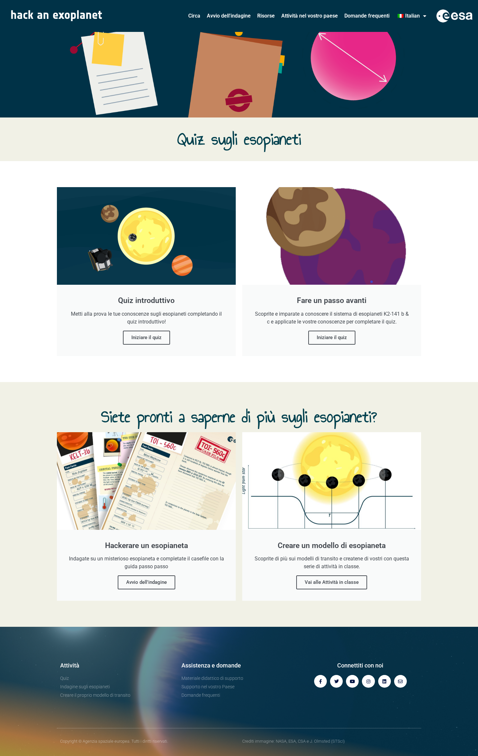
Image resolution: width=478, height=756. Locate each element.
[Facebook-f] (320, 681)
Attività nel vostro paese (309, 16)
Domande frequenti (367, 16)
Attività (69, 665)
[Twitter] (336, 681)
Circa (194, 16)
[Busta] (400, 681)
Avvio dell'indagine (229, 16)
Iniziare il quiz (146, 337)
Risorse (266, 16)
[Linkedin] (384, 681)
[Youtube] (352, 681)
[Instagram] (368, 681)
